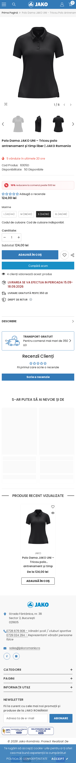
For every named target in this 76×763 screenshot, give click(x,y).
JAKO (38, 553)
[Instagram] (16, 656)
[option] (38, 62)
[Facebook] (7, 656)
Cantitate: (9, 231)
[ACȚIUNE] (71, 255)
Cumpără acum (38, 265)
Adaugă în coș (30, 255)
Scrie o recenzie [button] (38, 377)
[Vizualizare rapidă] (52, 513)
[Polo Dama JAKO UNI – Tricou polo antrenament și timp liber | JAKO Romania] (38, 526)
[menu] (4, 4)
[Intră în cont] (62, 4)
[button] (64, 105)
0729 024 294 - (17, 635)
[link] (38, 340)
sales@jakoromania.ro (24, 648)
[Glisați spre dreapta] (70, 341)
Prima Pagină (10, 12)
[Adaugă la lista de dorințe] (64, 255)
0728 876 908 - (17, 631)
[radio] (9, 214)
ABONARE (61, 718)
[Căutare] (14, 4)
